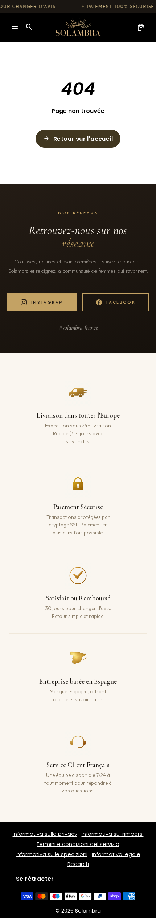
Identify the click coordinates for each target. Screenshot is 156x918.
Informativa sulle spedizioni (51, 854)
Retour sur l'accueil (78, 139)
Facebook (120, 302)
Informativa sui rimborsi (113, 834)
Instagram (47, 302)
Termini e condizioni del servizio (78, 844)
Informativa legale (116, 854)
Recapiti (78, 864)
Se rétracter (35, 879)
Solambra (88, 910)
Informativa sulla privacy (45, 834)
